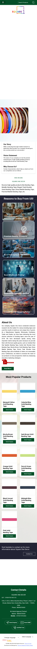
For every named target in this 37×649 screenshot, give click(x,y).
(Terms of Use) (28, 643)
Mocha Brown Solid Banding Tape (8, 436)
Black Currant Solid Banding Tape (8, 500)
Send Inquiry (9, 409)
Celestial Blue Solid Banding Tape (26, 404)
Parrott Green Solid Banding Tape (26, 468)
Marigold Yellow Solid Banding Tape (9, 404)
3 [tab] (20, 135)
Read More (7, 368)
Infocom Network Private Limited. (25, 645)
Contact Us (29, 554)
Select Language (26, 636)
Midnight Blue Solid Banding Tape (26, 500)
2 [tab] (18, 135)
